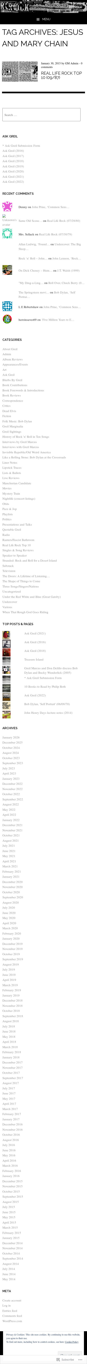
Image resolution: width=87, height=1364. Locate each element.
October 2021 (11, 835)
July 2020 (8, 907)
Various (7, 607)
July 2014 (8, 1269)
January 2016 (11, 1176)
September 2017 (12, 1078)
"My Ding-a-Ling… (31, 283)
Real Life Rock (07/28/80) (63, 221)
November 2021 (12, 830)
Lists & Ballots (11, 473)
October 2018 (11, 1011)
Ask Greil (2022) (13, 182)
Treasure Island (34, 659)
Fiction (6, 416)
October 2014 (11, 1253)
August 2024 (10, 753)
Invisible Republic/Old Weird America (26, 452)
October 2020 (11, 892)
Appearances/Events (15, 364)
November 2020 (12, 887)
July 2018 (8, 1026)
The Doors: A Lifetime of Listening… (26, 576)
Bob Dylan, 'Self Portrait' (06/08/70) (47, 704)
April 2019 (9, 980)
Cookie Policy (72, 1341)
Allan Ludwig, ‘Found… (34, 244)
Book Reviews (11, 395)
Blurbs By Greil (12, 380)
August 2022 (10, 804)
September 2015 (12, 1196)
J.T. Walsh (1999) (68, 270)
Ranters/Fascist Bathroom (18, 540)
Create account (11, 1300)
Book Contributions (14, 385)
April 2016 (9, 1160)
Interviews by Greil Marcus (19, 442)
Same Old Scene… (30, 221)
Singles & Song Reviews (18, 550)
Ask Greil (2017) (13, 156)
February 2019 (11, 990)
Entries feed (9, 1311)
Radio (6, 535)
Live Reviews (10, 478)
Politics (7, 519)
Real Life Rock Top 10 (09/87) (61, 75)
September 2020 (12, 897)
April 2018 (9, 1042)
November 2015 (12, 1186)
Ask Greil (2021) (13, 176)
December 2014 (12, 1243)
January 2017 (11, 1119)
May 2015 (8, 1217)
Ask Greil (8, 375)
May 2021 (8, 856)
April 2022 (9, 815)
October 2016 (11, 1134)
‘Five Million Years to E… (57, 320)
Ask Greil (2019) (13, 166)
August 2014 (10, 1264)
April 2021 (9, 861)
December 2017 (12, 1062)
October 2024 (11, 748)
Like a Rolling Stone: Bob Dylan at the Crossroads (34, 457)
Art (4, 370)
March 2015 (10, 1227)
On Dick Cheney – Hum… (35, 270)
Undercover (9, 602)
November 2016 (12, 1129)
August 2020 (10, 902)
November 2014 (12, 1248)
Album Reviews (12, 359)
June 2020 (9, 913)
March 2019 (10, 985)
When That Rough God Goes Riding (25, 612)
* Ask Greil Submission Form (21, 145)
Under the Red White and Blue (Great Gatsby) (31, 597)
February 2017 (11, 1114)
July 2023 (8, 768)
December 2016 (12, 1124)
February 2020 (11, 933)
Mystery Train (11, 493)
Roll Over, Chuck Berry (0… (66, 283)
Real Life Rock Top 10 (16, 545)
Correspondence (12, 400)
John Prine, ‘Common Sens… (50, 207)
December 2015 (12, 1181)
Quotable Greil (11, 529)
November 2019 (12, 949)
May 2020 (8, 918)
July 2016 (8, 1145)
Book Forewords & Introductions (23, 390)
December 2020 (12, 882)
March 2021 (10, 866)
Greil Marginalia (12, 426)
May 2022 (8, 809)
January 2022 (11, 820)
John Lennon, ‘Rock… (66, 258)
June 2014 (9, 1274)
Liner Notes (9, 462)
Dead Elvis (9, 411)
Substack (8, 566)
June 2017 (9, 1093)
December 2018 (12, 1000)
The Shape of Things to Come (21, 581)
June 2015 (9, 1212)
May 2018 (8, 1037)
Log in (6, 1305)
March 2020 (10, 928)
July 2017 (8, 1088)
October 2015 (11, 1191)
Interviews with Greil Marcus (20, 447)
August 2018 (10, 1021)
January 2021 (11, 876)
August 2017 (10, 1083)
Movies (7, 488)
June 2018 (9, 1031)
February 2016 (11, 1171)
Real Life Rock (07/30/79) (55, 234)
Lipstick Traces (11, 467)
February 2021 (11, 871)
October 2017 (11, 1073)
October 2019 (11, 954)
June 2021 (9, 851)
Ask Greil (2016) (13, 151)
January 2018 (11, 1057)
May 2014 (8, 1279)
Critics (6, 406)
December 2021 (12, 825)
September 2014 (12, 1258)
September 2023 (12, 763)
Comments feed (12, 1316)
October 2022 (11, 794)
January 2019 (11, 995)
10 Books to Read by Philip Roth (45, 686)
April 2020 (9, 923)
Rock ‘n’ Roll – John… (33, 258)
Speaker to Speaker (14, 555)
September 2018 (12, 1016)
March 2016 (10, 1165)
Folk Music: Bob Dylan (17, 421)
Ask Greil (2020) (13, 171)
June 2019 (9, 975)
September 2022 (12, 799)
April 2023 (9, 773)
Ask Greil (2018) (13, 161)
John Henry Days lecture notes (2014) (48, 713)
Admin (6, 354)
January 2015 (11, 1238)
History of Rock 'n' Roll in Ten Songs (25, 436)
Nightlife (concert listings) (18, 498)
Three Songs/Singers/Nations (20, 586)
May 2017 (8, 1098)
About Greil (9, 349)
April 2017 (9, 1104)
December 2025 (12, 742)
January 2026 (11, 737)
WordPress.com (12, 1321)
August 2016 (10, 1140)
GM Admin (71, 63)
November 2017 (12, 1067)
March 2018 (10, 1047)
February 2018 (11, 1052)
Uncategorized (11, 591)
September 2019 (12, 959)
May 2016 (8, 1155)
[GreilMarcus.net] (43, 11)
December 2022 (12, 784)
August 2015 (10, 1202)
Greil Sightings (11, 431)
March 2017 (10, 1109)
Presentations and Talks (17, 524)
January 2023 (11, 779)
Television (8, 571)
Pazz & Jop (9, 509)
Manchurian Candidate (16, 483)
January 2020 (11, 938)
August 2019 (10, 964)
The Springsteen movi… (34, 292)
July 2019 (8, 969)
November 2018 (12, 1006)
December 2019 (12, 944)
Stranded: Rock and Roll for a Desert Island (29, 560)
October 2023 (11, 758)
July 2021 (8, 845)
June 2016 (9, 1150)
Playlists (7, 514)
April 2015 (9, 1222)
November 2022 (12, 789)
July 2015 (8, 1207)
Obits (5, 504)
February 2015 (11, 1233)
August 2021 (10, 840)
